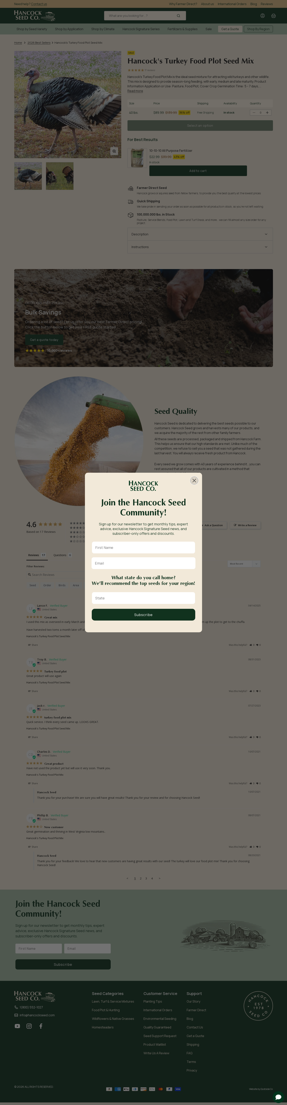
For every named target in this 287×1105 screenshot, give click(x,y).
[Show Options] (191, 598)
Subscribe (143, 614)
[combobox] (142, 598)
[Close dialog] (194, 480)
